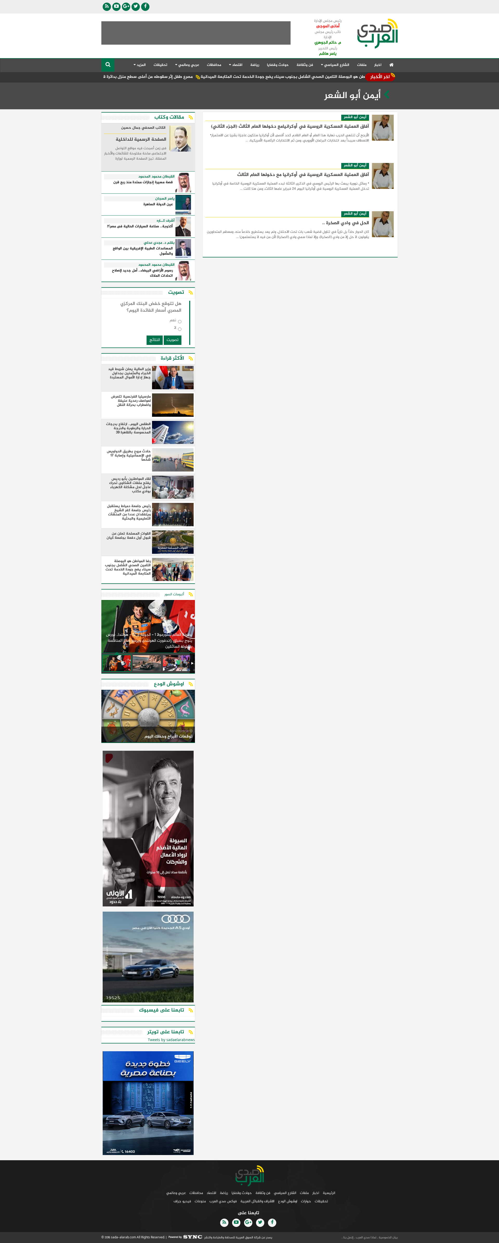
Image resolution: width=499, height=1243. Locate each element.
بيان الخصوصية (388, 1237)
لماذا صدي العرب (365, 1237)
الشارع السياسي (285, 1193)
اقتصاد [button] (236, 65)
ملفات (361, 65)
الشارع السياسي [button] (336, 65)
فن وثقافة (305, 65)
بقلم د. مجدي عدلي (159, 242)
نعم (173, 321)
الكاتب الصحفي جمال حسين (143, 128)
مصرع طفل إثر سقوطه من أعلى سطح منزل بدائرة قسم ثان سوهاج (168, 76)
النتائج (154, 340)
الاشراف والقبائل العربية (257, 1201)
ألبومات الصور (174, 594)
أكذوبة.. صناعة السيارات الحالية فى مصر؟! (140, 226)
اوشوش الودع (287, 1201)
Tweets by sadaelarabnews (171, 1040)
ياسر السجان (165, 198)
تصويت (173, 340)
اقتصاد (211, 1193)
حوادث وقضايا (278, 65)
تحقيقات (160, 65)
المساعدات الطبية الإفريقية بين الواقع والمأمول (143, 251)
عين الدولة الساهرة (158, 204)
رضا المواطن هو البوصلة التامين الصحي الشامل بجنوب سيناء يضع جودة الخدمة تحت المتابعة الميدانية (323, 76)
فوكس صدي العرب (223, 1201)
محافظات (214, 65)
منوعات (200, 1201)
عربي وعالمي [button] (188, 65)
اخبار (378, 65)
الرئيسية (329, 1193)
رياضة (254, 65)
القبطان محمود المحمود (156, 176)
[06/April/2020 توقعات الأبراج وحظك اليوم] (148, 717)
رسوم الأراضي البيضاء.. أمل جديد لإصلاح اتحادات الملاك (142, 273)
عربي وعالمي (176, 1193)
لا (175, 328)
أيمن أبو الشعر (355, 117)
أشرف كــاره (166, 220)
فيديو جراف (182, 1201)
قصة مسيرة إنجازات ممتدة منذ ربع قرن (143, 182)
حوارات (306, 1201)
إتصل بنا (348, 1237)
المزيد (141, 65)
